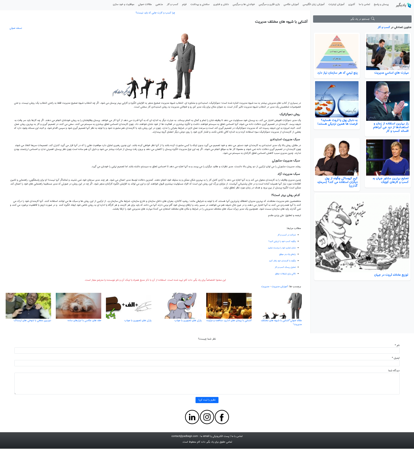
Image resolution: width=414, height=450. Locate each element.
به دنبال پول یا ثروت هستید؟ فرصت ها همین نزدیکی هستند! (337, 122)
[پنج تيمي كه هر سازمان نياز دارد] (337, 52)
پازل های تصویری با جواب (188, 321)
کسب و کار (172, 4)
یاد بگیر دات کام (205, 442)
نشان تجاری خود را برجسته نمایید (282, 247)
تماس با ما (364, 4)
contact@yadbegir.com (184, 436)
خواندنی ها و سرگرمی (244, 4)
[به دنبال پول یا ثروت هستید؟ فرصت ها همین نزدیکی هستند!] (337, 99)
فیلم (184, 4)
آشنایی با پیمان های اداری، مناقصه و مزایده (229, 321)
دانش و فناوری (221, 4)
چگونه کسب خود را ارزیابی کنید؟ (282, 241)
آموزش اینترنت (336, 4)
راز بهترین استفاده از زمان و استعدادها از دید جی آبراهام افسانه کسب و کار (391, 127)
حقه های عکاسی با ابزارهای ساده (84, 321)
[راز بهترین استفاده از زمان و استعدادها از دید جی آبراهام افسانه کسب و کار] (388, 101)
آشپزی (351, 4)
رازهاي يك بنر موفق (287, 254)
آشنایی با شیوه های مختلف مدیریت (281, 22)
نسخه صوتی (16, 28)
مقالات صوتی (145, 4)
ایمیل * (396, 358)
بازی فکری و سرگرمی (269, 4)
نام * (397, 345)
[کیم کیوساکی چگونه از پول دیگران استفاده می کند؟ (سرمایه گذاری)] (337, 157)
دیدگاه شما (394, 371)
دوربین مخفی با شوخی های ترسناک (32, 321)
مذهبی (159, 4)
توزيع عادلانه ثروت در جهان (391, 274)
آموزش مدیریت (280, 287)
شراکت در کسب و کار (287, 235)
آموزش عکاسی (291, 4)
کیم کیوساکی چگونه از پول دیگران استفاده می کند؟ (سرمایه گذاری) (337, 182)
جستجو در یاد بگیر (360, 19)
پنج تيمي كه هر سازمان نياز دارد (337, 72)
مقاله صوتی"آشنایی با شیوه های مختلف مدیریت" (281, 322)
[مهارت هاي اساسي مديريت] (388, 52)
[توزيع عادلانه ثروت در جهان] (362, 233)
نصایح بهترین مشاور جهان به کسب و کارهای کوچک (391, 180)
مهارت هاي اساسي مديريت (391, 72)
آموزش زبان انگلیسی (314, 4)
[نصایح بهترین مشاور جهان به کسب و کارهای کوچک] (388, 157)
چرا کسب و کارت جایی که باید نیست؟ (155, 13)
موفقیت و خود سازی (123, 4)
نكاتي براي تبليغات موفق (285, 273)
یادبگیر (401, 5)
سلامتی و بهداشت (200, 4)
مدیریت (265, 287)
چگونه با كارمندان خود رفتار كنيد (282, 260)
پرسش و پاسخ (381, 4)
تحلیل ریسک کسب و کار (285, 267)
